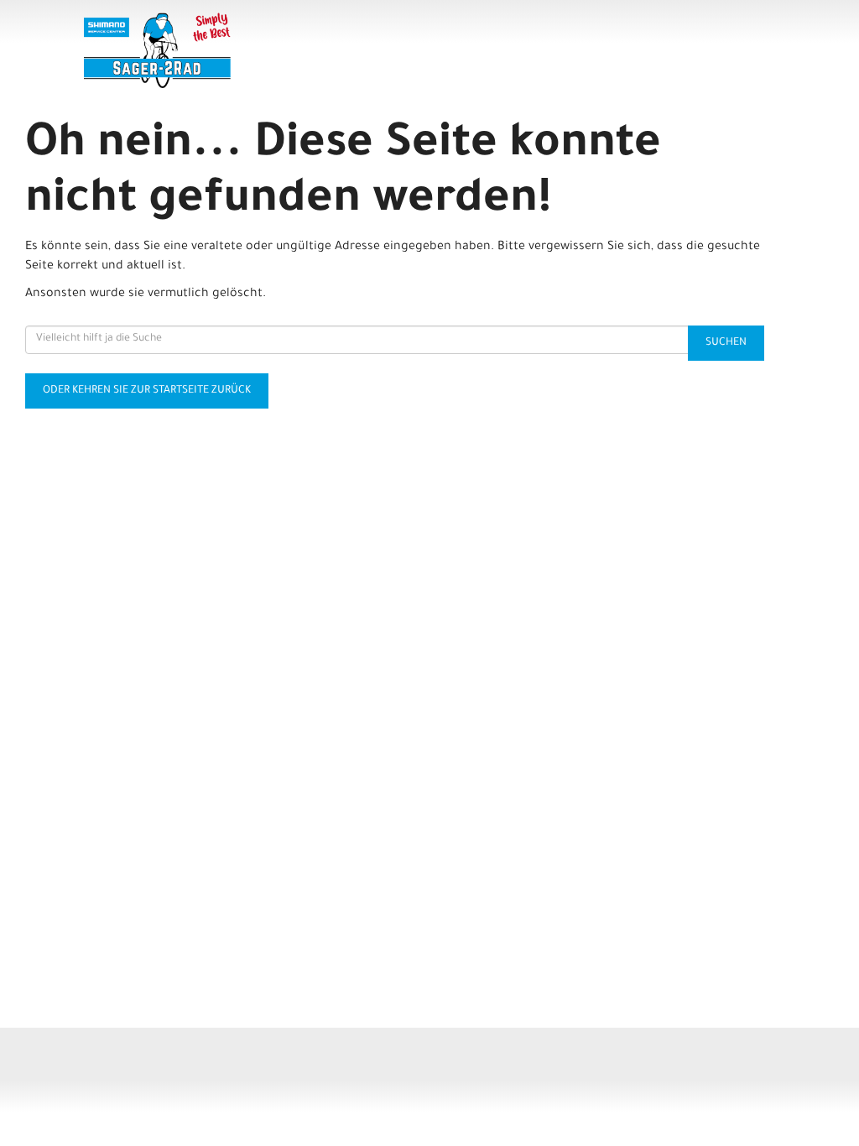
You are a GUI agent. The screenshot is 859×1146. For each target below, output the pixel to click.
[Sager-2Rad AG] (221, 50)
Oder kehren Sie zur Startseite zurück (147, 391)
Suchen (726, 343)
